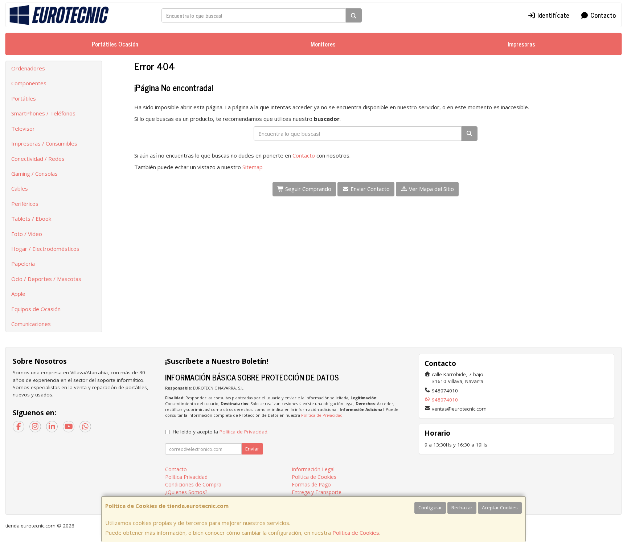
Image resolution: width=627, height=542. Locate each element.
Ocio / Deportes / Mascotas (46, 278)
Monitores (323, 44)
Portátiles (23, 98)
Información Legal (313, 469)
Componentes (28, 83)
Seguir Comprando (307, 188)
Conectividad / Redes (38, 158)
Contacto (602, 14)
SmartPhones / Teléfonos (43, 113)
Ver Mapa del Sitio (430, 188)
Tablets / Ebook (31, 218)
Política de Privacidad (322, 415)
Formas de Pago (311, 484)
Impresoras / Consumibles (44, 143)
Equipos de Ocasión (36, 309)
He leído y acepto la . (221, 431)
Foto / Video (26, 233)
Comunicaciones (31, 323)
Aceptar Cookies (500, 507)
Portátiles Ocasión (115, 44)
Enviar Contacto (369, 188)
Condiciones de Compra (193, 484)
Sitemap (252, 167)
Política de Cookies (355, 532)
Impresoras (521, 44)
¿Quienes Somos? (186, 492)
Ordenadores (28, 68)
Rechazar (461, 507)
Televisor (23, 128)
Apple (18, 293)
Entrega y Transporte (316, 492)
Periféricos (24, 203)
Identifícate (552, 14)
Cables (19, 188)
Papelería (23, 263)
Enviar (252, 448)
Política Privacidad (186, 476)
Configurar (430, 507)
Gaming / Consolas (34, 173)
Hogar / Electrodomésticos (45, 248)
